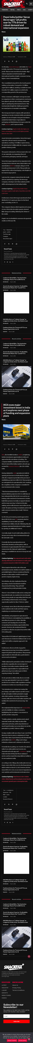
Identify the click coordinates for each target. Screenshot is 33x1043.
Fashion (5, 331)
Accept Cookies (12, 1040)
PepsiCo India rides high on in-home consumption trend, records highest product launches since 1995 (16, 131)
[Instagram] (7, 262)
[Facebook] (4, 61)
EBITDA (12, 166)
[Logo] (13, 4)
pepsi (4, 232)
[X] (8, 61)
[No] (31, 1038)
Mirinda (7, 124)
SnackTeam (8, 249)
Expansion (9, 229)
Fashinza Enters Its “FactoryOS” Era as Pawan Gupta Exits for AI (15, 328)
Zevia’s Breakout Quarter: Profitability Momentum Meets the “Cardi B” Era (15, 287)
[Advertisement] (16, 302)
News (4, 32)
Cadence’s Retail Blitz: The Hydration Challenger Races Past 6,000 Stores (14, 278)
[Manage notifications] (29, 1039)
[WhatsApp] (16, 61)
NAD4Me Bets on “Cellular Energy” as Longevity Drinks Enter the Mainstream (15, 320)
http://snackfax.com (8, 251)
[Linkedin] (10, 262)
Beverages (5, 281)
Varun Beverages (14, 67)
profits (8, 232)
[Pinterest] (12, 61)
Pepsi (29, 67)
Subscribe (16, 1021)
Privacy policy (22, 1040)
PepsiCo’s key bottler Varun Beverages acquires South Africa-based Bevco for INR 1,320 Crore (16, 191)
